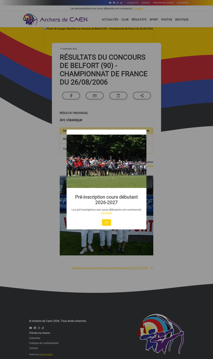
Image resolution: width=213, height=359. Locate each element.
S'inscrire (106, 213)
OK (106, 222)
